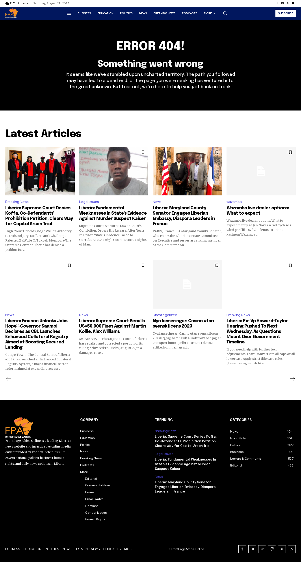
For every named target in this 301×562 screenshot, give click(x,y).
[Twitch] (272, 549)
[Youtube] (293, 3)
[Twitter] (287, 3)
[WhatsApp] (292, 549)
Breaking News (17, 201)
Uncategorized (165, 315)
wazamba (234, 201)
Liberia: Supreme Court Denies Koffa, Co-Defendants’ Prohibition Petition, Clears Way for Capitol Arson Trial (186, 441)
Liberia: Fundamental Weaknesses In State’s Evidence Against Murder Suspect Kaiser (113, 213)
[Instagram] (282, 3)
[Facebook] (277, 3)
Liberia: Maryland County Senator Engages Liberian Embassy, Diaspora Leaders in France (185, 487)
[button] (225, 13)
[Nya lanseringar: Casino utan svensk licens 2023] (187, 284)
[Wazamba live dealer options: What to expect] (261, 171)
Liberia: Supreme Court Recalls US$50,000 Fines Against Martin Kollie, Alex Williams (112, 326)
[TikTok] (262, 549)
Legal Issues (89, 201)
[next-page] (292, 378)
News (157, 201)
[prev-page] (8, 378)
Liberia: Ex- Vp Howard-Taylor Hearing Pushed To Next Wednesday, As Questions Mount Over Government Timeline (257, 332)
